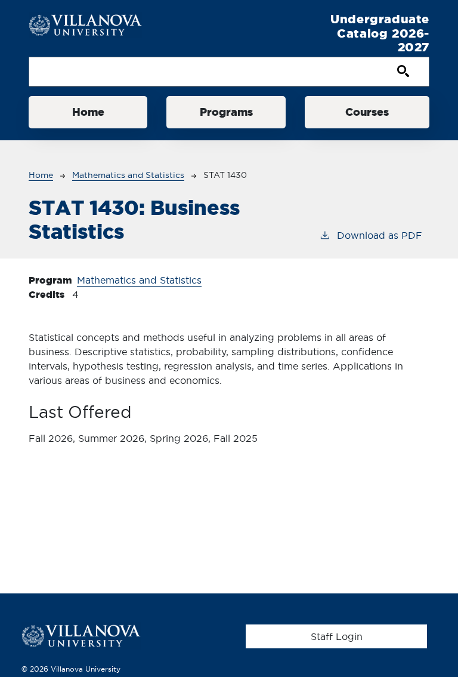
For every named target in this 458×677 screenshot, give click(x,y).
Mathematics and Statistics (128, 175)
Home (88, 112)
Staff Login (337, 636)
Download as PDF (379, 235)
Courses (367, 112)
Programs (226, 112)
